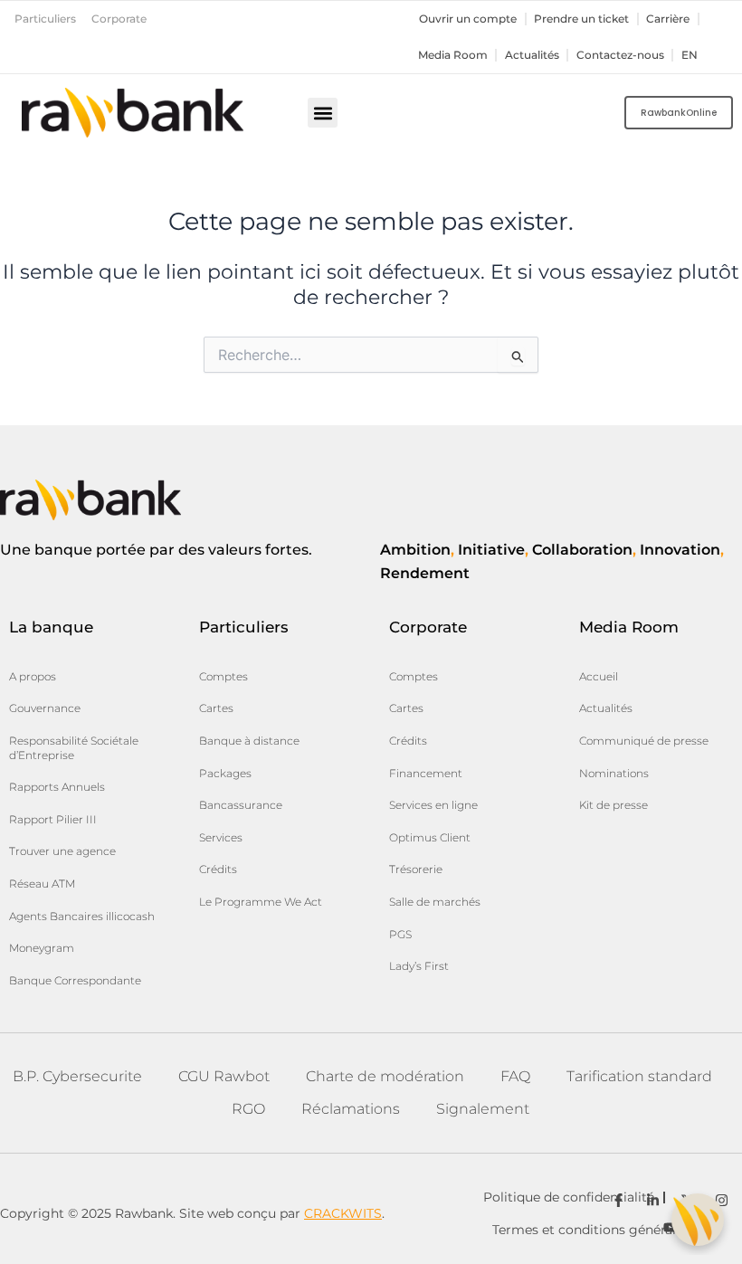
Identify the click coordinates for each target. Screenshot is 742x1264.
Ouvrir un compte (468, 19)
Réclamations (350, 1108)
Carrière (668, 19)
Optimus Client (430, 837)
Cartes (216, 708)
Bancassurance (240, 805)
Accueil (598, 676)
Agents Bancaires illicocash (82, 916)
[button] (323, 113)
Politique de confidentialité (568, 1197)
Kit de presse (613, 805)
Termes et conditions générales (591, 1229)
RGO (248, 1108)
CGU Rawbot (224, 1076)
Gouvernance (45, 708)
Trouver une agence (62, 851)
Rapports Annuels (57, 787)
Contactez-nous (620, 55)
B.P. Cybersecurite (77, 1076)
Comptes (223, 676)
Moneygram (41, 948)
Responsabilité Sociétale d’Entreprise (73, 748)
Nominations (614, 773)
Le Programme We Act (260, 901)
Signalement (482, 1108)
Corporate (119, 19)
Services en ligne (433, 805)
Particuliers (45, 19)
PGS (400, 934)
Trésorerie (415, 869)
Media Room (453, 55)
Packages (225, 773)
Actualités (532, 55)
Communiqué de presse (644, 740)
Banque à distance (249, 740)
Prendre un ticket (581, 19)
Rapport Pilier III (53, 819)
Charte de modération (385, 1076)
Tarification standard (639, 1076)
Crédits (218, 869)
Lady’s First (419, 966)
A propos (32, 676)
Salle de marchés (434, 901)
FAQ (515, 1076)
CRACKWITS (343, 1213)
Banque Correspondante (75, 980)
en (689, 55)
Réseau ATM (42, 883)
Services (221, 837)
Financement (425, 773)
